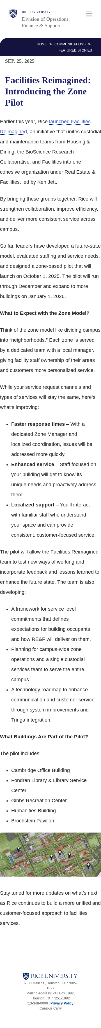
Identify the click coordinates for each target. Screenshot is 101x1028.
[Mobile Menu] (89, 13)
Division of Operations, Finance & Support (46, 22)
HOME (42, 44)
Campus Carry (51, 1008)
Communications (70, 44)
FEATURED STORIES (75, 50)
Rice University (36, 12)
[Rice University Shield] (13, 19)
